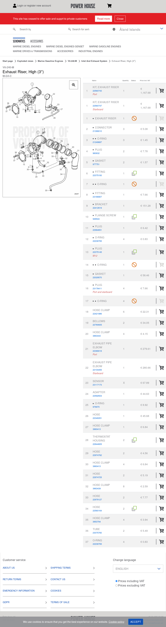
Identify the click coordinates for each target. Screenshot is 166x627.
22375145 (97, 251)
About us (9, 567)
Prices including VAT (131, 581)
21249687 (97, 142)
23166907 (97, 196)
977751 (96, 164)
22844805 (97, 444)
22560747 (97, 105)
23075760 (97, 532)
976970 (96, 406)
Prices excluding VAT (131, 585)
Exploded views (25, 61)
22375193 (97, 175)
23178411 (97, 288)
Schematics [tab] (19, 41)
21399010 (97, 131)
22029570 (97, 277)
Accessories (65, 51)
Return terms (12, 579)
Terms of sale (60, 602)
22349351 (97, 418)
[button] (29, 46)
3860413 (97, 429)
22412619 (97, 207)
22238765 (97, 240)
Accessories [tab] (36, 41)
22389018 (97, 350)
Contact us (58, 579)
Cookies (56, 590)
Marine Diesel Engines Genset (65, 46)
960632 (96, 153)
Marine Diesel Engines (27, 46)
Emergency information (19, 590)
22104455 (97, 369)
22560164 (97, 510)
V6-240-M (72, 61)
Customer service (14, 560)
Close (120, 18)
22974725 (97, 477)
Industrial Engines (90, 51)
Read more (103, 18)
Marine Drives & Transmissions (32, 51)
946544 (96, 218)
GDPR (6, 602)
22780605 (97, 324)
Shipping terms (61, 567)
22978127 (97, 499)
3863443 (97, 335)
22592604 (97, 395)
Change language (124, 560)
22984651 (97, 229)
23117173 (97, 384)
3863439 (97, 488)
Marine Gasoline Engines (105, 46)
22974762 (97, 455)
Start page (8, 61)
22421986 (97, 313)
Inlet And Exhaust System (94, 61)
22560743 (97, 90)
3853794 (97, 521)
